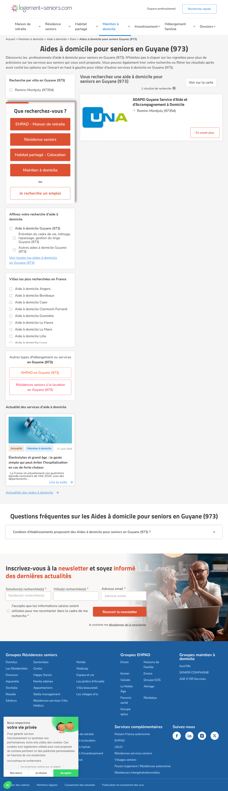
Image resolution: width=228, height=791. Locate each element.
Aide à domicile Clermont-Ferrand (41, 309)
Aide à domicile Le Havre (34, 322)
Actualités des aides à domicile (29, 492)
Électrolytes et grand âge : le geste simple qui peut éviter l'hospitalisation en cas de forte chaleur (38, 462)
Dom (73, 39)
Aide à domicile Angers (33, 288)
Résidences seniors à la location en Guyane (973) (40, 387)
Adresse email (112, 588)
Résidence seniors (53, 26)
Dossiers (206, 26)
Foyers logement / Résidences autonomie (143, 766)
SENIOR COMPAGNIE (194, 672)
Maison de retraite (23, 26)
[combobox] (28, 596)
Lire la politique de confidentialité (24, 761)
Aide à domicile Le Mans (33, 329)
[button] (7, 785)
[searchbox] (28, 595)
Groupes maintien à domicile (197, 657)
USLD (119, 747)
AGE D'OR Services (192, 679)
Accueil (10, 39)
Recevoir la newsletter (120, 612)
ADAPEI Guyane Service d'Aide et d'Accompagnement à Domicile (160, 101)
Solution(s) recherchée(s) (25, 589)
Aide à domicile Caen (31, 302)
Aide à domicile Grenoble (34, 316)
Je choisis (41, 773)
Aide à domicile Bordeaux (34, 295)
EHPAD (120, 740)
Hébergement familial (175, 26)
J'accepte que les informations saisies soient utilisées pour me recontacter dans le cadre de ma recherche (50, 611)
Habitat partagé (81, 26)
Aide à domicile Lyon (31, 343)
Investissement (146, 26)
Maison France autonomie (132, 734)
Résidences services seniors (133, 753)
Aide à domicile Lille (30, 336)
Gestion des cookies (18, 785)
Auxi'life (185, 666)
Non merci (16, 773)
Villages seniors (125, 760)
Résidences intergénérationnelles (137, 773)
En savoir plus (205, 133)
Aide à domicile (57, 39)
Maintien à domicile (111, 26)
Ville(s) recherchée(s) (70, 589)
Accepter (66, 773)
